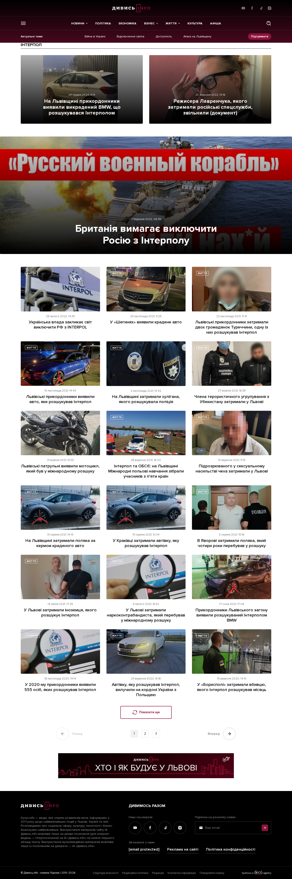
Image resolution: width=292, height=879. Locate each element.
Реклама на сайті (182, 849)
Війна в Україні (95, 36)
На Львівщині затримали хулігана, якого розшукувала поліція (146, 399)
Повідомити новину (212, 873)
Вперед (214, 734)
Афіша (215, 23)
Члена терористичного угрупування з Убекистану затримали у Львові (231, 399)
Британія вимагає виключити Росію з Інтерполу (146, 234)
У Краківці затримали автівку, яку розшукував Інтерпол (146, 543)
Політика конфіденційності (230, 849)
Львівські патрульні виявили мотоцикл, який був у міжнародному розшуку (60, 469)
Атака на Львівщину (197, 36)
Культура (194, 23)
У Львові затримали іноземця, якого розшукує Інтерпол (60, 613)
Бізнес (149, 23)
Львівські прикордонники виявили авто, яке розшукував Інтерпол (60, 399)
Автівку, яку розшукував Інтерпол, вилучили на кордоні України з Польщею (146, 689)
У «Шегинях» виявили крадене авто (146, 322)
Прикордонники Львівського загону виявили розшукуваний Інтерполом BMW (232, 615)
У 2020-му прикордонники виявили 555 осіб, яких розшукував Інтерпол (60, 687)
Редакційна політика (135, 873)
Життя (171, 23)
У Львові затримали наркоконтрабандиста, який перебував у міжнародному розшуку (146, 615)
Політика (103, 23)
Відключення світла (130, 36)
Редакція (158, 873)
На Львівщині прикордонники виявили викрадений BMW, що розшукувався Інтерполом (82, 107)
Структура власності (105, 873)
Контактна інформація (182, 873)
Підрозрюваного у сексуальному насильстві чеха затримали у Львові (232, 469)
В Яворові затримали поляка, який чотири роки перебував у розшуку (231, 543)
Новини (77, 23)
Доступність (164, 36)
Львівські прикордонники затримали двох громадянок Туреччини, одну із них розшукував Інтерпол (231, 327)
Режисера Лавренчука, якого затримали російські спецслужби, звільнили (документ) (210, 107)
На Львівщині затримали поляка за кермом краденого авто (60, 543)
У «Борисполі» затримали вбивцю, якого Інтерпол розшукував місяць (231, 687)
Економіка (127, 23)
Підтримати (259, 36)
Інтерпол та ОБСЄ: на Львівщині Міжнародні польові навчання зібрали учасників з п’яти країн (146, 471)
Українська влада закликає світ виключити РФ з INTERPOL (60, 325)
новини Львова (49, 873)
